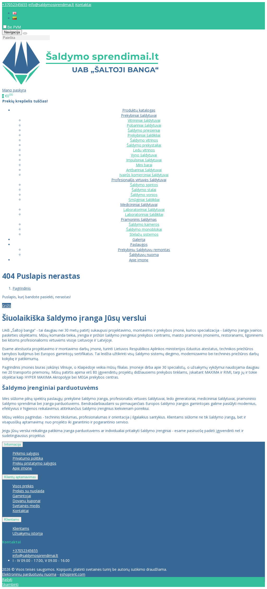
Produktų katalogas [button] (138, 110)
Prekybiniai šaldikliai (144, 135)
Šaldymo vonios (144, 194)
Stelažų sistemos (144, 234)
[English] (15, 13)
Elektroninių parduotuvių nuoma (29, 574)
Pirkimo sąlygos (26, 453)
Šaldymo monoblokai (144, 229)
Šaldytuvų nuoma (144, 254)
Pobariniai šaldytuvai (144, 125)
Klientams (11, 519)
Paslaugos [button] (139, 244)
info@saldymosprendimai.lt (51, 4)
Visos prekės (23, 485)
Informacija (12, 444)
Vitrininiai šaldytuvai (144, 120)
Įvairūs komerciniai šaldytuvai (143, 174)
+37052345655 (14, 4)
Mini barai (144, 164)
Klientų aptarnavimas (20, 477)
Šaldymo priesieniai (144, 130)
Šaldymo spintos (144, 184)
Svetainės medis (26, 505)
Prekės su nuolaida (28, 490)
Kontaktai (83, 4)
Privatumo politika (28, 458)
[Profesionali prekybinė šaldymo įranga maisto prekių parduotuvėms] (80, 85)
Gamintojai (22, 495)
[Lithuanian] (15, 18)
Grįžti (6, 305)
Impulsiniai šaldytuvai (144, 159)
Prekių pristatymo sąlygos (34, 463)
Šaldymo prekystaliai (144, 145)
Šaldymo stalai (144, 189)
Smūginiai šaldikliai (144, 199)
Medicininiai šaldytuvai (138, 204)
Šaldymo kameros (144, 224)
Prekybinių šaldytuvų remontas (144, 249)
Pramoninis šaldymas (139, 219)
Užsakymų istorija (28, 533)
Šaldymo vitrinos (144, 140)
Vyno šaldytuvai (144, 155)
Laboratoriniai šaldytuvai (144, 209)
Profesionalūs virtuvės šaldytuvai (138, 179)
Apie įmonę (138, 259)
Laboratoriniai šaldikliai (144, 214)
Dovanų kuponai (26, 500)
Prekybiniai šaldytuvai (139, 115)
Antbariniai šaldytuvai (144, 169)
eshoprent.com (72, 574)
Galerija (138, 239)
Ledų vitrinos (144, 150)
